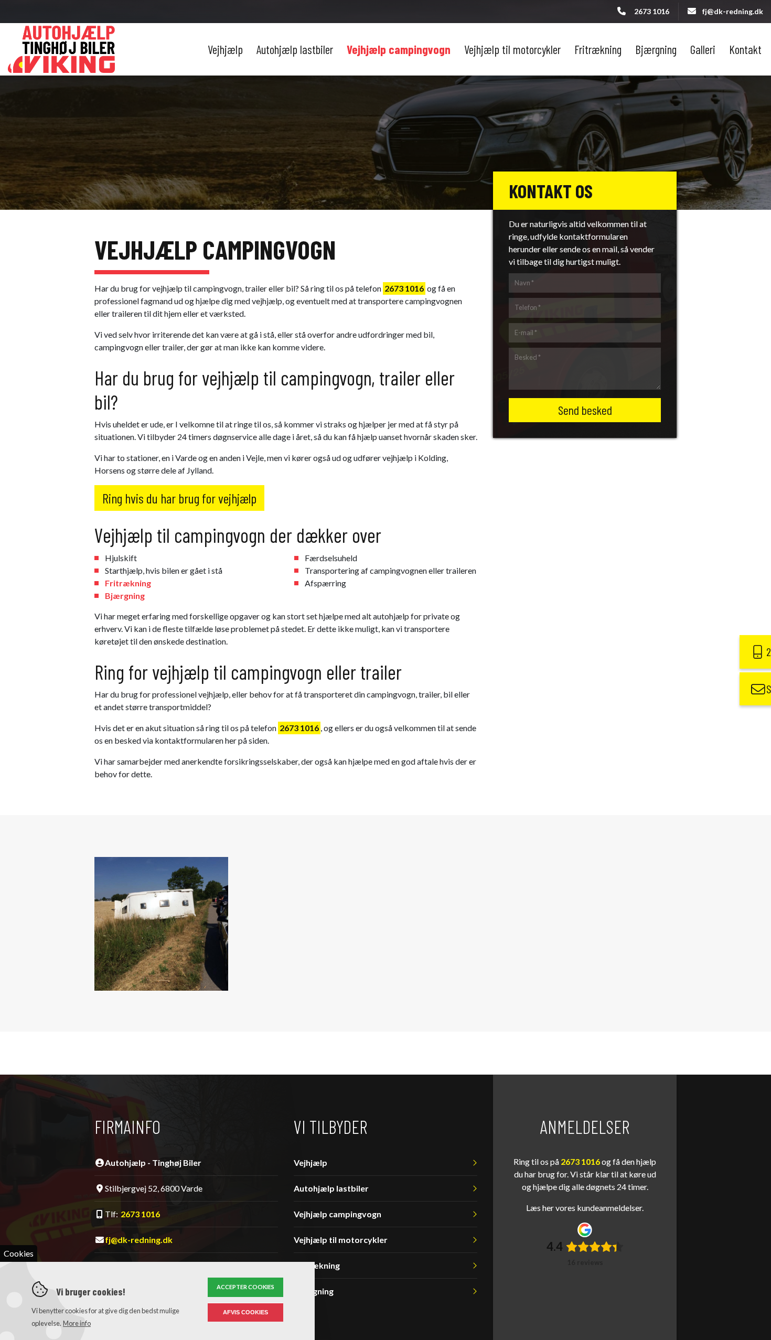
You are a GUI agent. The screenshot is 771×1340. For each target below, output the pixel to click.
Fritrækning (128, 583)
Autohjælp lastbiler (331, 1188)
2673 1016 (651, 11)
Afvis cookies (245, 1312)
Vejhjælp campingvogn (337, 1214)
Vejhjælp (310, 1163)
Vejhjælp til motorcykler (341, 1240)
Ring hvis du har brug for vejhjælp (179, 498)
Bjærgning (125, 596)
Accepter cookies (245, 1286)
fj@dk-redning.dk (732, 11)
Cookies (19, 1253)
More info (77, 1323)
